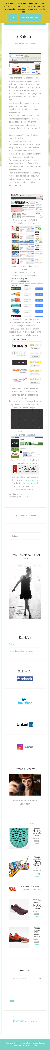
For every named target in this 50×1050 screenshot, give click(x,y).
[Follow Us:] (25, 678)
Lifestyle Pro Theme (28, 1043)
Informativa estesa (30, 17)
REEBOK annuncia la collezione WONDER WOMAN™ (37, 861)
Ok (13, 17)
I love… (21, 494)
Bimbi (11, 644)
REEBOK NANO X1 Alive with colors (37, 832)
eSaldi (27, 497)
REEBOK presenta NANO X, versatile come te (37, 932)
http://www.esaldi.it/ (17, 81)
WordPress (27, 1046)
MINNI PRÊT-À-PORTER (30, 886)
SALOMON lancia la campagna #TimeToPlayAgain (37, 904)
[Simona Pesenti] (25, 785)
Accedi (12, 1001)
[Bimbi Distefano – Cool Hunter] (25, 591)
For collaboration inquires (21, 651)
